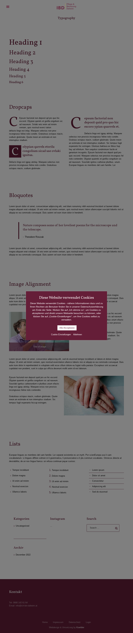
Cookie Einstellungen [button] (61, 334)
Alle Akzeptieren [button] (67, 328)
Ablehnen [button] (77, 334)
